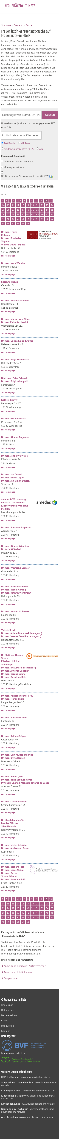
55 (42, 219)
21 (37, 205)
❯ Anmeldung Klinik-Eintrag (16, 972)
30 (27, 209)
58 (3, 223)
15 (8, 205)
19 (27, 205)
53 (32, 219)
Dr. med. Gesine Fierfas (13, 418)
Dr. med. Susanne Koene (14, 717)
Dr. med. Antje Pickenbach (15, 359)
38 (13, 214)
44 (42, 214)
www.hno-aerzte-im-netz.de (35, 1077)
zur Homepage (8, 255)
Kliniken (25, 143)
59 (8, 223)
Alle (41, 148)
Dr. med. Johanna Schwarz (15, 300)
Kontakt (5, 1030)
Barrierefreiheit (9, 1015)
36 (3, 214)
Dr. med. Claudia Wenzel (14, 801)
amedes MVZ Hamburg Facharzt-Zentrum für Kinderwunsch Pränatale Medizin (14, 504)
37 (8, 214)
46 (52, 214)
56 (47, 219)
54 (37, 219)
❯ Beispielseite (9, 978)
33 (42, 209)
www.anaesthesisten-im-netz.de (36, 1116)
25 (3, 209)
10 (36, 200)
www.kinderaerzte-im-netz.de (38, 1090)
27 (13, 209)
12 (45, 200)
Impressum (7, 1004)
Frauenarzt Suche (23, 25)
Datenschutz (7, 1010)
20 (32, 205)
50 (18, 219)
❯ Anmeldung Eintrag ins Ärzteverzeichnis (23, 965)
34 (47, 209)
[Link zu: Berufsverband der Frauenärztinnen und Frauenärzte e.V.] (24, 1050)
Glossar (5, 1020)
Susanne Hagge (9, 281)
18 (23, 205)
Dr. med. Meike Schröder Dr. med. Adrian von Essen (15, 846)
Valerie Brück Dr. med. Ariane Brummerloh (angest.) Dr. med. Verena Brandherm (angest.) (21, 633)
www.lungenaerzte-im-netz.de (38, 1103)
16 (13, 205)
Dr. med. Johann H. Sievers (15, 611)
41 (27, 214)
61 (18, 223)
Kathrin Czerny (9, 399)
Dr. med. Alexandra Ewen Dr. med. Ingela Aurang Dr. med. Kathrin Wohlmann (16, 589)
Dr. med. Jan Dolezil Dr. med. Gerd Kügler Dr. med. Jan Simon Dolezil (15, 477)
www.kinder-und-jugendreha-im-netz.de (28, 1097)
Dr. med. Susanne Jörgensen (16, 527)
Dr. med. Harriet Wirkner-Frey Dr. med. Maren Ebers (17, 697)
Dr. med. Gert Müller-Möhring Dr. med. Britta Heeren (17, 756)
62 (23, 223)
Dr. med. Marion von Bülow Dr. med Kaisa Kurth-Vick (16, 320)
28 (18, 209)
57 (52, 219)
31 (32, 209)
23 (47, 205)
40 (23, 214)
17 (18, 205)
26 (8, 209)
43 (37, 214)
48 (8, 219)
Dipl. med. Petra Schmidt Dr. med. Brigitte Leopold (14, 379)
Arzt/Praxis (9, 143)
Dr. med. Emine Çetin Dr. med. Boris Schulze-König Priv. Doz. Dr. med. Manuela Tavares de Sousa (25, 779)
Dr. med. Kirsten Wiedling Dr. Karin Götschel (15, 547)
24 (52, 205)
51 (23, 219)
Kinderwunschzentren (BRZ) (19, 148)
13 (50, 200)
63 (27, 223)
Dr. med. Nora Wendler (13, 263)
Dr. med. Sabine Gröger (13, 736)
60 (13, 223)
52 (27, 219)
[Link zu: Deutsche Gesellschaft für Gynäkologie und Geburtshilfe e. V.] (21, 1063)
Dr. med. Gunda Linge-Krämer (17, 340)
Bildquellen (7, 1025)
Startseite (6, 25)
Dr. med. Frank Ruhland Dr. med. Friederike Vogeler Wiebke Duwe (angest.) (13, 238)
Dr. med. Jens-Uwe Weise (14, 455)
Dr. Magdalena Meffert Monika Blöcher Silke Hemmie (13, 823)
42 (32, 214)
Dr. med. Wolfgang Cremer (15, 567)
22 (42, 205)
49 (13, 219)
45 (47, 214)
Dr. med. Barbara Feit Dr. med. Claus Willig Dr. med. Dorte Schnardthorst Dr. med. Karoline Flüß (13, 873)
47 (3, 219)
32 (37, 209)
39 (18, 214)
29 (23, 209)
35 (52, 209)
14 (3, 205)
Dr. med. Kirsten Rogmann (15, 437)
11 (40, 200)
